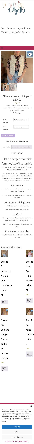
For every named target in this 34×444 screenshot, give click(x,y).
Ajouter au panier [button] (4, 368)
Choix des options (29, 300)
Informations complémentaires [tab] (21, 147)
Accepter (17, 427)
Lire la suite (4, 301)
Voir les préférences (17, 437)
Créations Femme (23, 141)
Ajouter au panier (7, 135)
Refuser (17, 432)
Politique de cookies (9, 441)
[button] (31, 406)
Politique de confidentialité (21, 441)
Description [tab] (6, 147)
